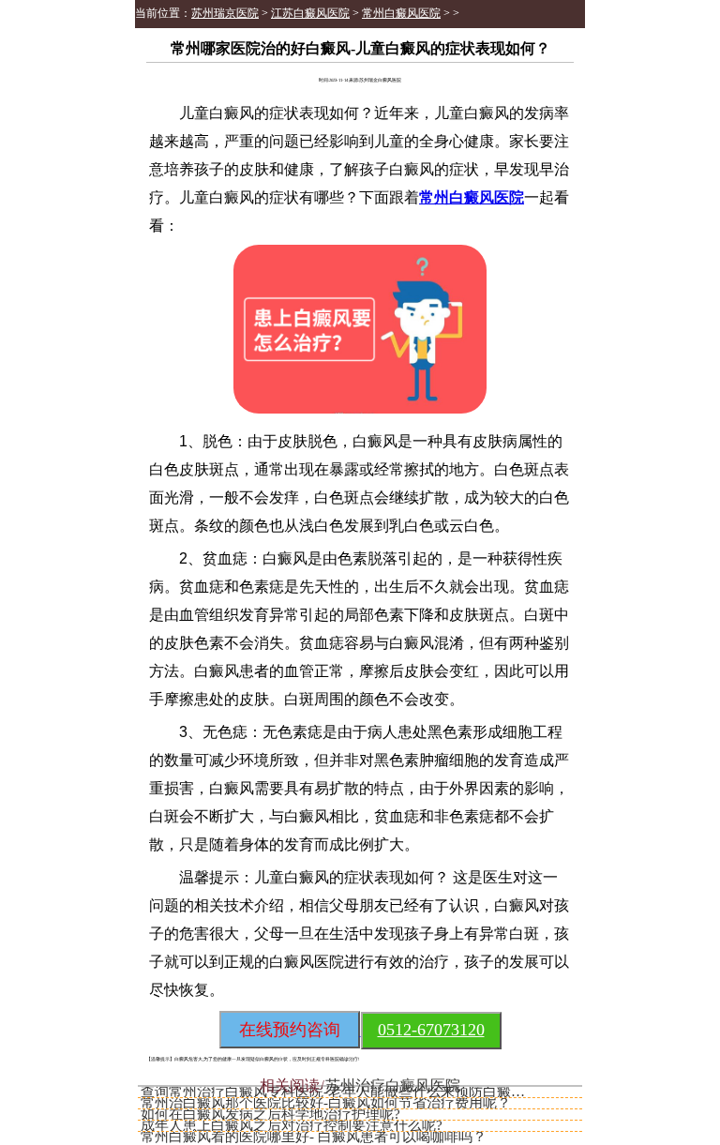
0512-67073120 (431, 1029)
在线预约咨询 (289, 1029)
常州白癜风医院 (401, 13)
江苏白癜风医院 (310, 13)
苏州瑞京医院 (225, 13)
